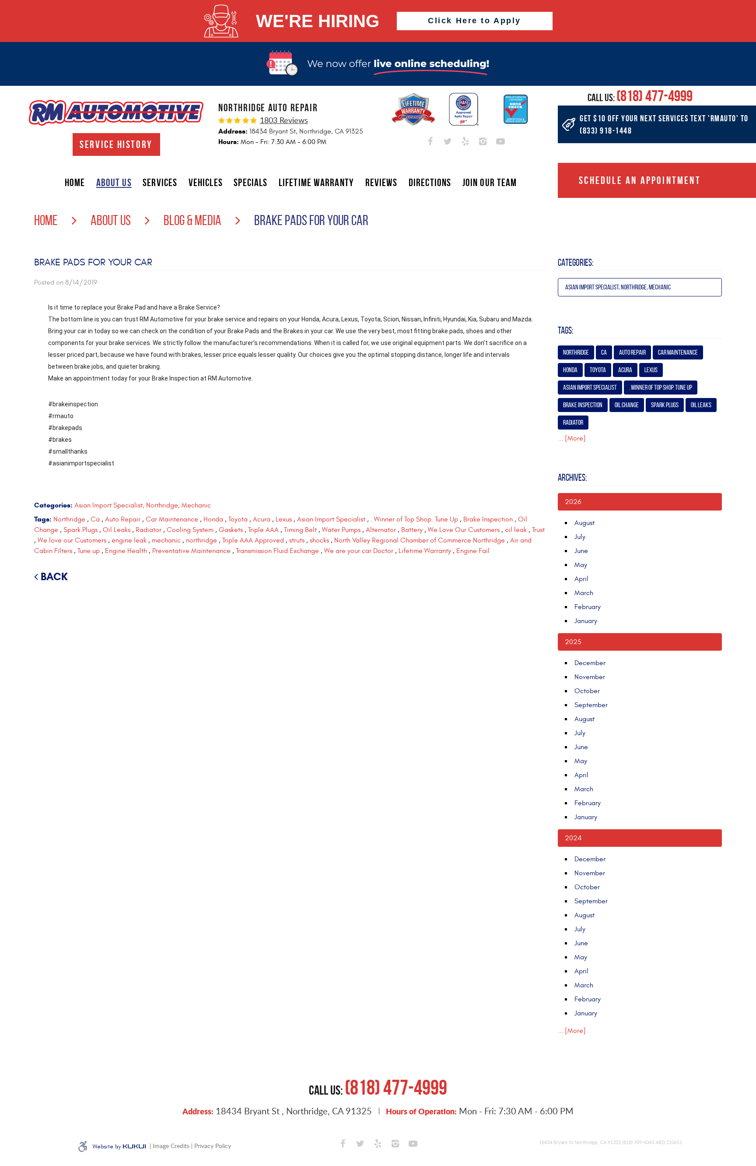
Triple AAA (263, 530)
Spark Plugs (80, 530)
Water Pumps (341, 530)
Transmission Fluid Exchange (277, 551)
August (584, 523)
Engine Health (126, 551)
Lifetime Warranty (316, 182)
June (581, 551)
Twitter (448, 140)
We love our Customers (72, 540)
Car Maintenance (172, 519)
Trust (538, 530)
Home (75, 182)
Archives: (572, 477)
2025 (573, 642)
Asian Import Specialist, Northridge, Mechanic (142, 505)
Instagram (483, 140)
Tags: (565, 330)
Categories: (575, 262)
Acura (261, 519)
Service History (116, 144)
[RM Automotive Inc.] (116, 113)
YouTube (500, 140)
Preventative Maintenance (191, 551)
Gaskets (231, 530)
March (583, 593)
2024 (573, 838)
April (581, 579)
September (591, 705)
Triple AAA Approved (253, 540)
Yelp (465, 140)
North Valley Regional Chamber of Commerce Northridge (419, 540)
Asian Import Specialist (331, 519)
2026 (573, 502)
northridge (201, 540)
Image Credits (171, 1146)
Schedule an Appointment (640, 180)
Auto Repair (122, 519)
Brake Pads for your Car (311, 220)
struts (296, 540)
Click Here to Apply (474, 20)
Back (54, 576)
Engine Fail (473, 551)
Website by (119, 1147)
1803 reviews (284, 120)
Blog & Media (192, 220)
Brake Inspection (488, 519)
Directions (430, 182)
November (589, 677)
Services (160, 182)
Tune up (88, 551)
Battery (412, 530)
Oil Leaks (116, 530)
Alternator (381, 530)
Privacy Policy (212, 1146)
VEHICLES (206, 182)
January (585, 621)
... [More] (572, 438)
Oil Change (627, 405)
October (587, 691)
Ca (95, 519)
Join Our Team (489, 182)
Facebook (430, 140)
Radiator (148, 530)
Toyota (238, 519)
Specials (250, 182)
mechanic (166, 540)
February (587, 607)
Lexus (284, 519)
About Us (114, 182)
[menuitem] (75, 182)
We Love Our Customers (464, 530)
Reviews (381, 182)
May (580, 565)
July (579, 537)
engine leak (129, 540)
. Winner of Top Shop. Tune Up (414, 519)
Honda (213, 519)
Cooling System (190, 530)
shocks (319, 540)
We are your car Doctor (358, 551)
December (590, 663)
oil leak (516, 530)
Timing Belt (300, 530)
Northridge (69, 519)
